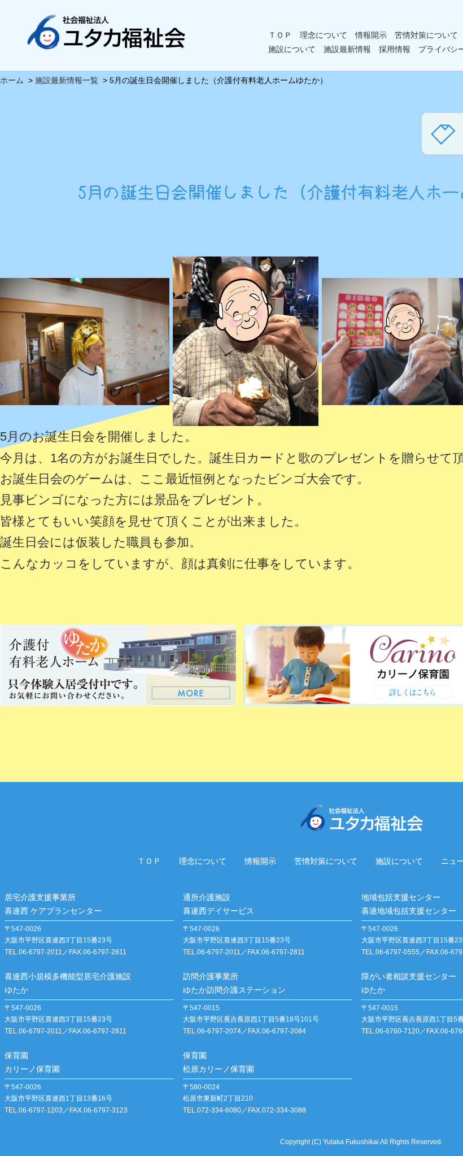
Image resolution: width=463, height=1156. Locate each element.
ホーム (12, 80)
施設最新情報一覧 (66, 80)
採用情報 (394, 49)
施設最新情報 (347, 49)
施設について (292, 49)
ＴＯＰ (280, 35)
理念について (323, 35)
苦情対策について (426, 35)
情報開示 (371, 35)
